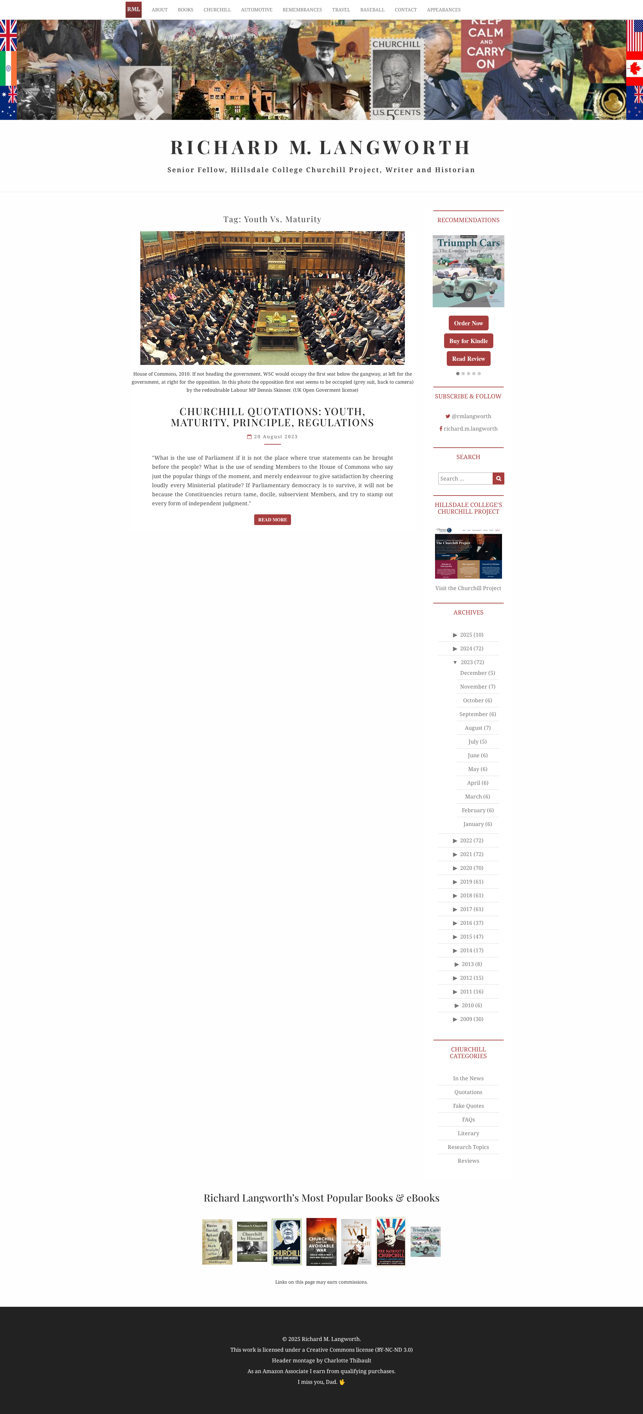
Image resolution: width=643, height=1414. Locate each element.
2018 (466, 895)
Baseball (372, 9)
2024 (466, 648)
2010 (468, 1005)
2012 (466, 977)
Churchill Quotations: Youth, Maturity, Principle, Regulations (272, 416)
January (473, 824)
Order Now (468, 323)
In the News (468, 1078)
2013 (468, 964)
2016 (466, 922)
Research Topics (468, 1147)
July (474, 741)
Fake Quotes (468, 1105)
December (473, 673)
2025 (466, 634)
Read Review (468, 358)
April (473, 782)
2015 (466, 936)
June (474, 755)
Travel (341, 9)
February (474, 810)
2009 (466, 1019)
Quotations (468, 1092)
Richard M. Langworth (134, 10)
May (473, 769)
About (160, 9)
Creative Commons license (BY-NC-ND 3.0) (359, 1349)
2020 (466, 868)
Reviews (468, 1160)
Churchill (217, 9)
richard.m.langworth (471, 428)
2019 (466, 881)
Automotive (257, 9)
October (473, 700)
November (473, 686)
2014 (466, 950)
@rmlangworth (471, 416)
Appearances (444, 9)
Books (186, 9)
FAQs (468, 1119)
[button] (457, 374)
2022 (466, 840)
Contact (406, 9)
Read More (274, 519)
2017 (466, 909)
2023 (467, 662)
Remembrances (302, 9)
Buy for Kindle (468, 340)
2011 (466, 991)
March (473, 796)
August (474, 727)
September (473, 714)
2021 (466, 854)
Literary (468, 1133)
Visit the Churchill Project (468, 588)
